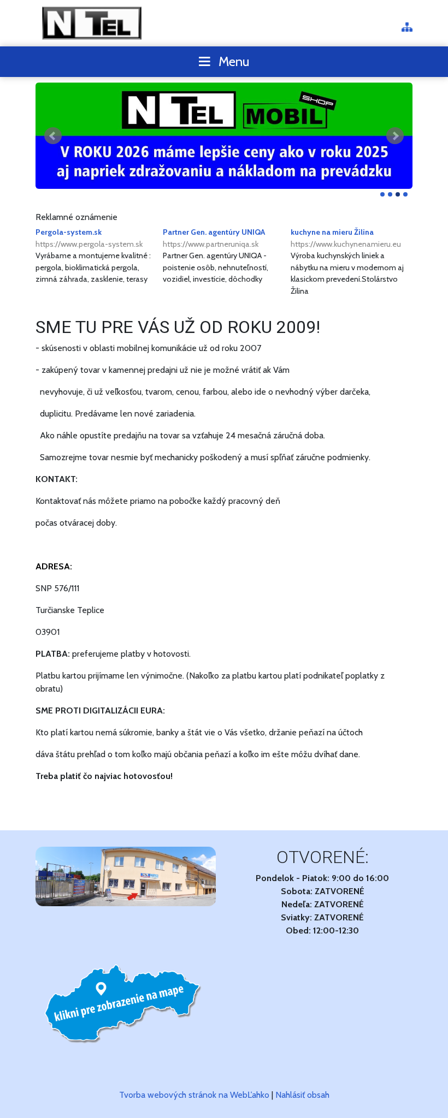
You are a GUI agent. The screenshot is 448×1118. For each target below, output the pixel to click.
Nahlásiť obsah (302, 1095)
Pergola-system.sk (89, 238)
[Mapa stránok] (407, 28)
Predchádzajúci (53, 136)
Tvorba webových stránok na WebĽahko (194, 1095)
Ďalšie (395, 136)
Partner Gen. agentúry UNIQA (214, 238)
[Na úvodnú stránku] (93, 23)
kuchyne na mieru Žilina (346, 238)
